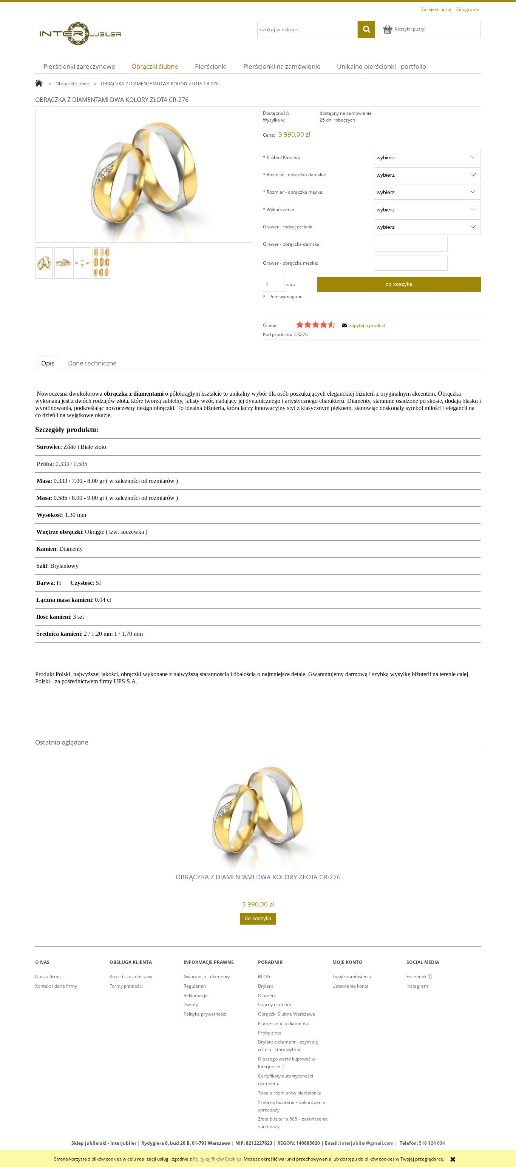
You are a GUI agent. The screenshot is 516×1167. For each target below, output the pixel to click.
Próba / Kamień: (281, 157)
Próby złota (269, 1033)
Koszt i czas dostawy (131, 976)
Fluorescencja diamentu (283, 1023)
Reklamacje (196, 995)
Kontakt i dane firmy (56, 986)
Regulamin (195, 986)
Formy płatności (126, 986)
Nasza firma (48, 976)
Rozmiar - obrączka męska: (293, 192)
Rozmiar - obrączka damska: (294, 174)
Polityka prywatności (205, 1014)
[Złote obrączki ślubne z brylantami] (44, 262)
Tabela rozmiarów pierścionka (289, 1093)
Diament (267, 995)
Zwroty (191, 1004)
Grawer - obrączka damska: (292, 244)
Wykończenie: (279, 209)
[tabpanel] (258, 543)
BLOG (264, 976)
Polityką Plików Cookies (217, 1159)
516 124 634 (432, 1143)
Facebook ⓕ (419, 976)
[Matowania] (101, 263)
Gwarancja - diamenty (207, 976)
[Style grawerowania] (82, 262)
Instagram (417, 986)
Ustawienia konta (350, 986)
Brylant (265, 986)
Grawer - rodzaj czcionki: (289, 227)
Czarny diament (274, 1004)
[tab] (48, 363)
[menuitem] (79, 66)
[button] (362, 325)
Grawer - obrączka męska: (290, 263)
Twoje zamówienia (351, 976)
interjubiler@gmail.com (367, 1143)
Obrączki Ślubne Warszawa (286, 1014)
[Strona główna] (80, 32)
